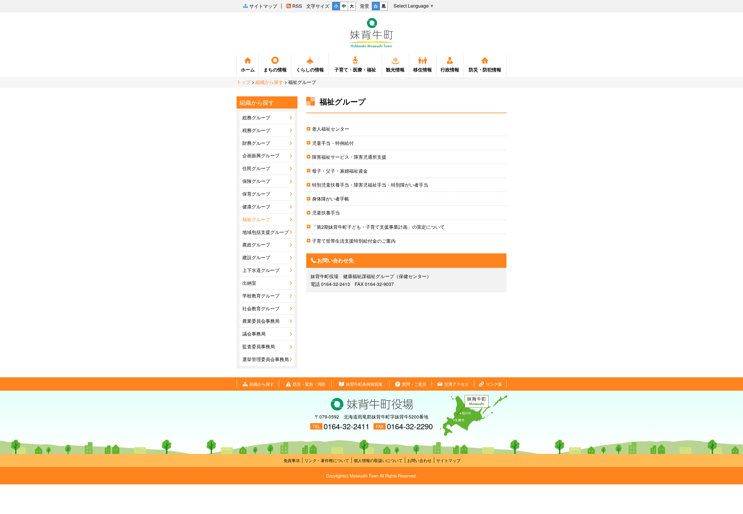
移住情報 (422, 69)
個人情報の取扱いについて (378, 460)
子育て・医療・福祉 (355, 69)
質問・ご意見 (414, 384)
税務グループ (256, 130)
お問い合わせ (419, 460)
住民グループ (256, 168)
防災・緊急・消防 (309, 384)
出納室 (249, 282)
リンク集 (494, 384)
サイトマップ (448, 460)
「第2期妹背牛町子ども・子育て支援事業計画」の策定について (378, 226)
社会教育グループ (260, 308)
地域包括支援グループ (265, 232)
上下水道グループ (260, 270)
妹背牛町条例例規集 (364, 384)
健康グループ (256, 206)
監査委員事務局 (258, 346)
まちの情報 (275, 69)
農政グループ (256, 244)
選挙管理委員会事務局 (265, 359)
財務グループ (256, 143)
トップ (243, 82)
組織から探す (269, 82)
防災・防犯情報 (485, 69)
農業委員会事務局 (260, 321)
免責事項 (292, 460)
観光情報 (395, 69)
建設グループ (256, 257)
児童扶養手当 (326, 212)
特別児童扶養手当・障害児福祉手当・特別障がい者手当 (370, 184)
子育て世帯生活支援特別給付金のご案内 (354, 240)
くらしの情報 (310, 69)
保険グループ (256, 181)
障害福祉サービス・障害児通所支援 (349, 157)
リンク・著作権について (326, 460)
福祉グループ (256, 219)
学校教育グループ (260, 295)
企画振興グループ (260, 155)
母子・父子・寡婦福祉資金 (340, 170)
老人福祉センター (330, 128)
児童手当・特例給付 (333, 143)
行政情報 (450, 69)
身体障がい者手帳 (330, 198)
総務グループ (256, 117)
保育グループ (256, 193)
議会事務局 (254, 333)
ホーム (248, 69)
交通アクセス (456, 384)
